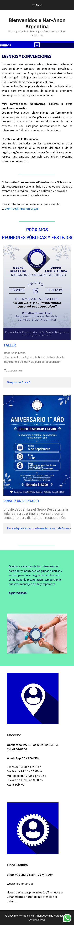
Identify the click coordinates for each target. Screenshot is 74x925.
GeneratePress (37, 919)
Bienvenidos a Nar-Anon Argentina (37, 23)
